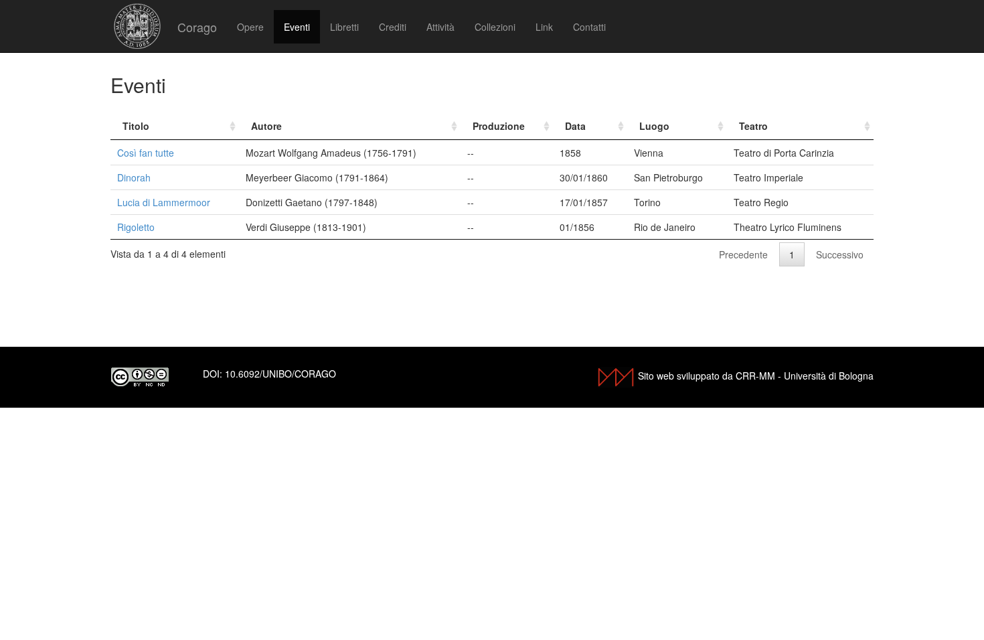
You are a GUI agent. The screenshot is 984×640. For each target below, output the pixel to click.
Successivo (840, 254)
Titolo (135, 126)
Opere (250, 26)
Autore (266, 126)
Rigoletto (136, 227)
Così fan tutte (145, 152)
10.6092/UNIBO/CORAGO (280, 373)
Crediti (392, 26)
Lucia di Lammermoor (163, 202)
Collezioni (495, 26)
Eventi (297, 26)
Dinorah (134, 177)
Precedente (743, 254)
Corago (197, 26)
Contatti (589, 26)
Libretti (344, 26)
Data (575, 126)
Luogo (654, 126)
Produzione (499, 126)
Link (544, 26)
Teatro (753, 126)
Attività (440, 26)
